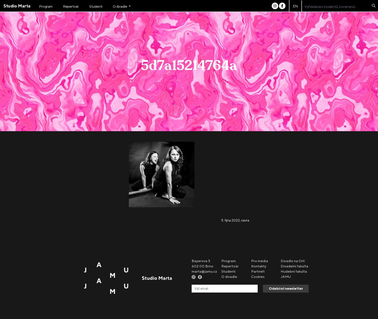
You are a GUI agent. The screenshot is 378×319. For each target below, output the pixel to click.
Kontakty (258, 266)
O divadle (120, 6)
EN (295, 6)
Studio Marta (17, 5)
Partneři (258, 271)
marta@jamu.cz (204, 271)
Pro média (259, 261)
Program (45, 6)
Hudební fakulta (294, 271)
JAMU (286, 277)
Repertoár (71, 6)
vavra (245, 220)
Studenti (95, 6)
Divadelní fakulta (294, 266)
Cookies (257, 277)
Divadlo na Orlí (293, 261)
